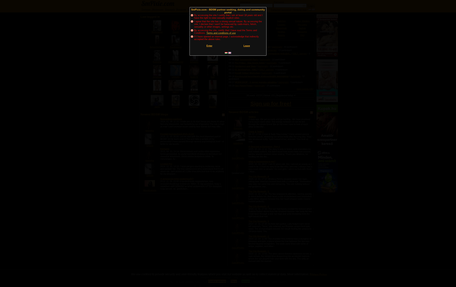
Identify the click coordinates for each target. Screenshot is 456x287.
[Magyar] (226, 53)
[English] (229, 53)
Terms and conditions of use (221, 33)
